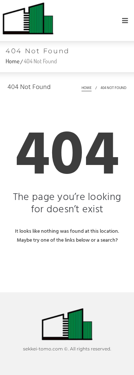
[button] (125, 20)
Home (12, 61)
